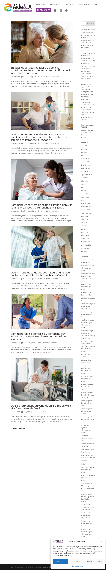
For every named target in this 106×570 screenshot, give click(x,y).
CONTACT (97, 4)
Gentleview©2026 (49, 567)
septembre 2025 (86, 175)
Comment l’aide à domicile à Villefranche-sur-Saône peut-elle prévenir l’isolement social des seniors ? (39, 336)
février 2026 (85, 159)
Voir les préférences (94, 561)
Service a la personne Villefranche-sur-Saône (88, 477)
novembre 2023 (86, 245)
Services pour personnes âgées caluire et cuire (86, 515)
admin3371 (17, 77)
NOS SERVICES (40, 4)
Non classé (84, 461)
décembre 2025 (86, 165)
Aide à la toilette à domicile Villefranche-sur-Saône (88, 394)
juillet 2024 (84, 219)
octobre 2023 (85, 248)
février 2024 (85, 235)
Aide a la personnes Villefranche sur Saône (87, 378)
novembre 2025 (86, 168)
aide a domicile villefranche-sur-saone (46, 77)
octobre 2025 (85, 171)
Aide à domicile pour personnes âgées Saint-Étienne (88, 314)
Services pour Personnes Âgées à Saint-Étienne (87, 507)
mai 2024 (84, 226)
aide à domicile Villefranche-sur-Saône (86, 370)
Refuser (77, 561)
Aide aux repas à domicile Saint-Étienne (86, 411)
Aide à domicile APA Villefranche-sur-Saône (87, 268)
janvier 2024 (85, 239)
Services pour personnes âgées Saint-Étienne (86, 523)
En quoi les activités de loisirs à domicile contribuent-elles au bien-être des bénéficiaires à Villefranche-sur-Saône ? (40, 70)
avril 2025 (84, 191)
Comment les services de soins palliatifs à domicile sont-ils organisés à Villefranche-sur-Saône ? (41, 206)
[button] (102, 541)
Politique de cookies (77, 566)
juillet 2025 (84, 181)
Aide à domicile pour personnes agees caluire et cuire (88, 306)
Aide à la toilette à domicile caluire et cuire (87, 386)
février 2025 (85, 197)
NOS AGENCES (54, 4)
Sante (83, 464)
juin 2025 (84, 184)
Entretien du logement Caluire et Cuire (87, 438)
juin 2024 (84, 223)
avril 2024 (84, 229)
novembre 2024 (86, 207)
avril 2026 (84, 152)
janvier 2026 (85, 162)
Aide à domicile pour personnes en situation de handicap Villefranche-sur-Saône (88, 346)
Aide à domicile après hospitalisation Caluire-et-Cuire (88, 276)
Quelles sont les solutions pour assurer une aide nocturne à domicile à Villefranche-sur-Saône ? (40, 274)
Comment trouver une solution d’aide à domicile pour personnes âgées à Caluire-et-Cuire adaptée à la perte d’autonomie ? (88, 40)
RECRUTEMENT (84, 4)
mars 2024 (84, 232)
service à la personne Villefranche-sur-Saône (88, 469)
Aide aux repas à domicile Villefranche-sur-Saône (88, 419)
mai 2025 (84, 187)
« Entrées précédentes (18, 428)
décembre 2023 (86, 242)
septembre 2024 (86, 213)
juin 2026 (84, 146)
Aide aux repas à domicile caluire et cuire (87, 403)
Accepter (60, 561)
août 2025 (84, 178)
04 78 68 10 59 (43, 10)
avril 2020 (84, 251)
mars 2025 (84, 194)
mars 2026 (84, 155)
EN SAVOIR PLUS (69, 4)
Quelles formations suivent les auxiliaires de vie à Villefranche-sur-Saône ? (41, 407)
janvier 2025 (85, 200)
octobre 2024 (85, 210)
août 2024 (84, 216)
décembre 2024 (86, 203)
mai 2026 (84, 149)
